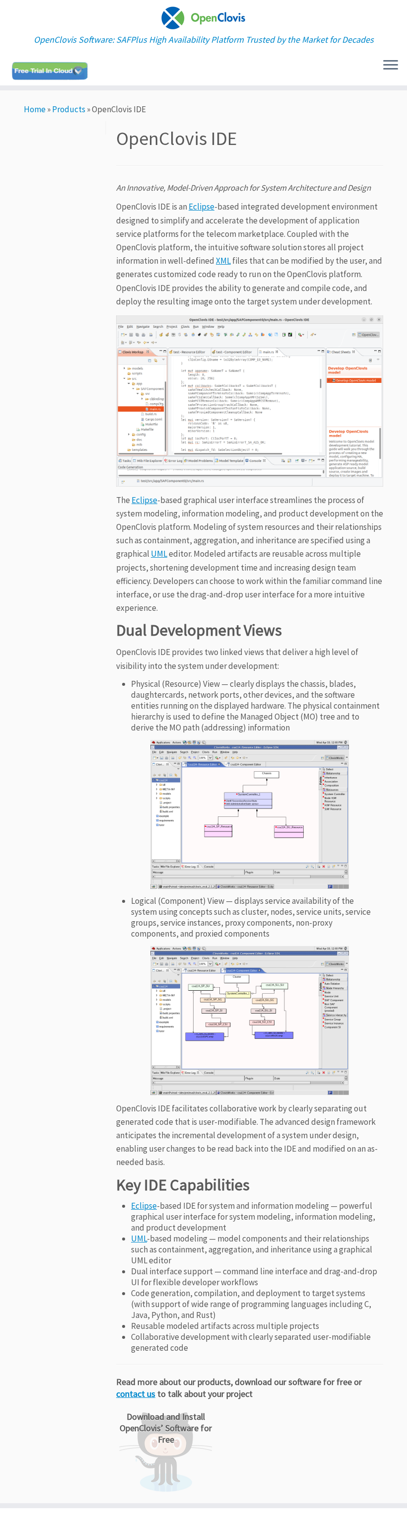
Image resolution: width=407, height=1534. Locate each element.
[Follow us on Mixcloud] (53, 71)
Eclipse (201, 206)
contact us (135, 1393)
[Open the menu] (390, 65)
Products (68, 109)
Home (35, 109)
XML (223, 260)
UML (159, 553)
